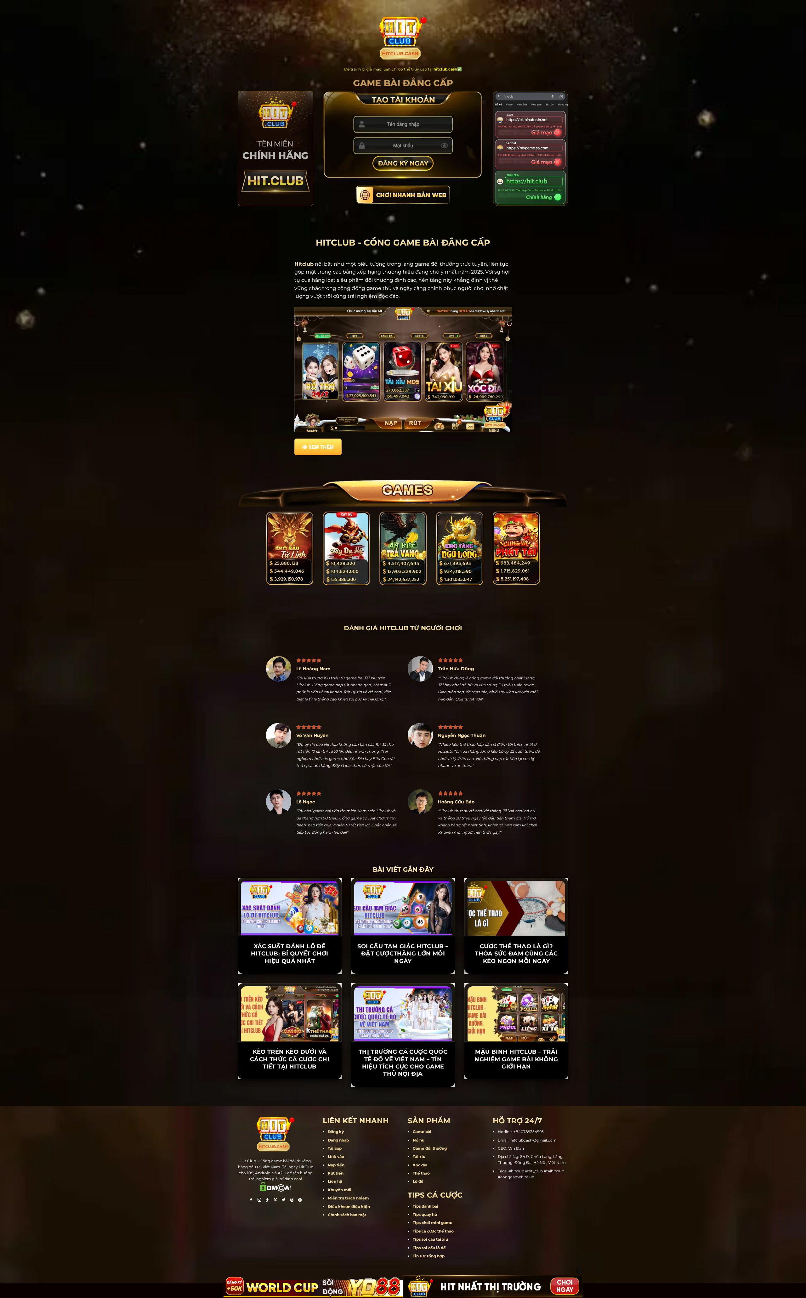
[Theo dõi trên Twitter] (283, 1200)
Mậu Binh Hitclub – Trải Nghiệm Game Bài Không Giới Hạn (516, 1059)
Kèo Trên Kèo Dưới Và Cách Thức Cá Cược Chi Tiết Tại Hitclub (289, 1059)
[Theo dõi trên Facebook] (251, 1200)
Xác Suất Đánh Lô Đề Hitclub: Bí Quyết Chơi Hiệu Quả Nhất (289, 954)
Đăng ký (336, 1131)
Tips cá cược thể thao (433, 1231)
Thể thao (421, 1173)
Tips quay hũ (425, 1214)
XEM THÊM (321, 447)
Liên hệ (335, 1181)
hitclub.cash (445, 69)
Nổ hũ (418, 1140)
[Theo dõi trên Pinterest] (300, 1200)
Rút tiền (335, 1173)
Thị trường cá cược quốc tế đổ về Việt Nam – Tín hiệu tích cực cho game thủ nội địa (403, 1062)
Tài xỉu (419, 1156)
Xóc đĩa (420, 1165)
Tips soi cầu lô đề (429, 1247)
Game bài (422, 1131)
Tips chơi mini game (432, 1222)
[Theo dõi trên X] (275, 1200)
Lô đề (418, 1181)
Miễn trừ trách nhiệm (348, 1198)
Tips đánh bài (425, 1206)
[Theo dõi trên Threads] (292, 1200)
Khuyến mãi (339, 1189)
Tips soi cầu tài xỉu (430, 1239)
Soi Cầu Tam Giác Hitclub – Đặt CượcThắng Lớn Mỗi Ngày (402, 954)
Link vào (336, 1156)
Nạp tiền (336, 1165)
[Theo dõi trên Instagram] (259, 1200)
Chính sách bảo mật (347, 1214)
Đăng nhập (338, 1140)
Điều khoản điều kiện (349, 1206)
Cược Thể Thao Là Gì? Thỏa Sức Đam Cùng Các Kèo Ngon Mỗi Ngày (516, 954)
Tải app (335, 1148)
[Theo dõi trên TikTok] (267, 1200)
